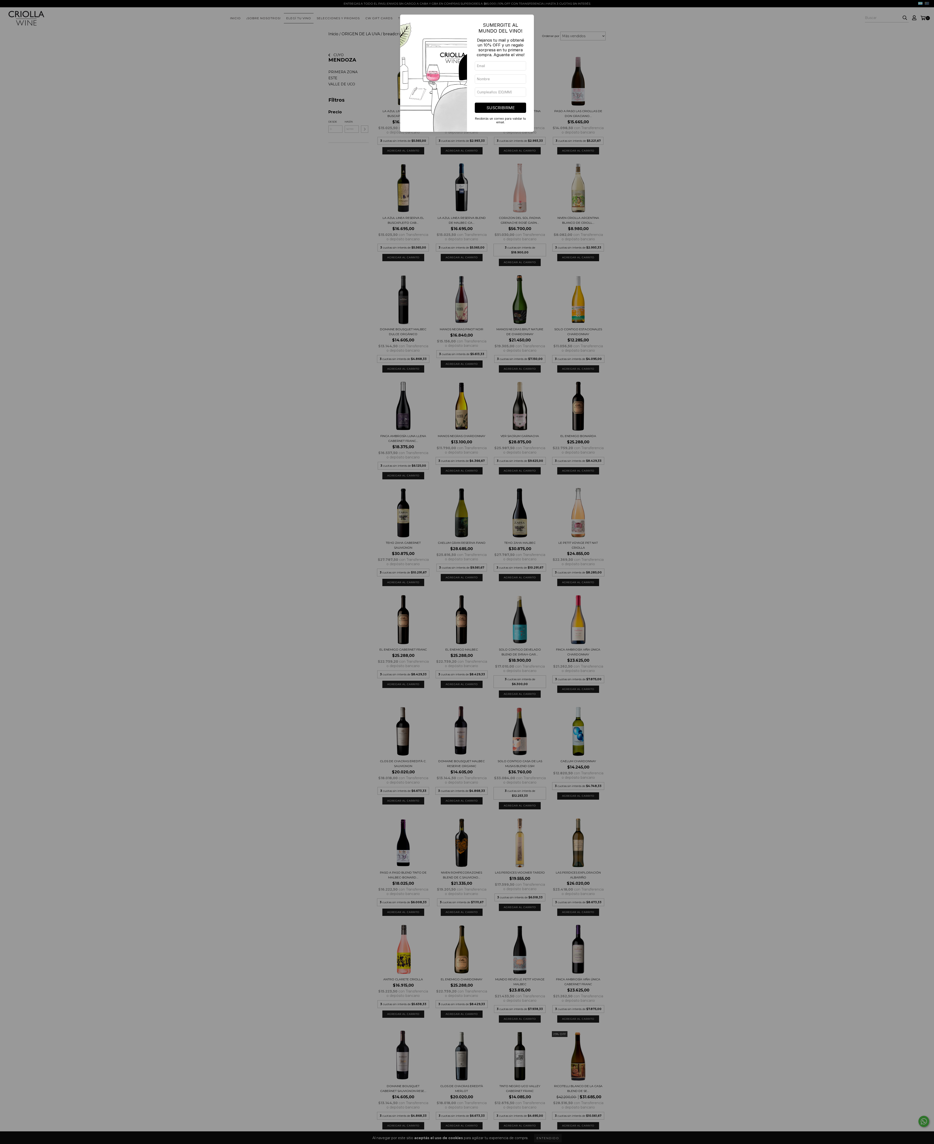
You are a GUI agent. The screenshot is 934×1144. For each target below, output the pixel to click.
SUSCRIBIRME (500, 107)
